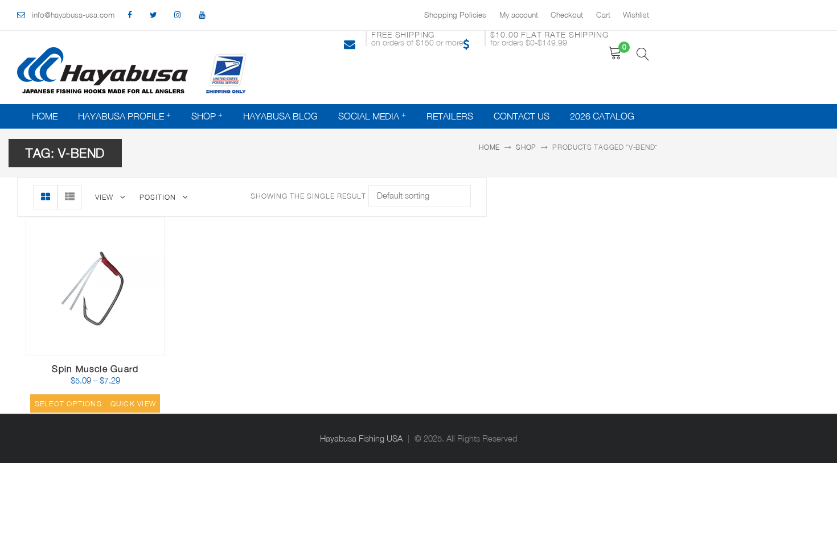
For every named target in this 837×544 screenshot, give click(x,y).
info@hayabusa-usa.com (73, 14)
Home (45, 116)
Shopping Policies (455, 14)
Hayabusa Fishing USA (361, 438)
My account (518, 14)
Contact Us (521, 116)
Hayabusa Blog (280, 116)
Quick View (132, 351)
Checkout (567, 14)
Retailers (449, 116)
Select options (68, 403)
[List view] (70, 197)
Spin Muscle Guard (95, 369)
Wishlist (636, 14)
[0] (615, 53)
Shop (203, 116)
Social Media (368, 116)
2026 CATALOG (602, 116)
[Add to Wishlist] (104, 348)
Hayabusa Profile (121, 116)
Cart (603, 14)
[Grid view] (45, 197)
